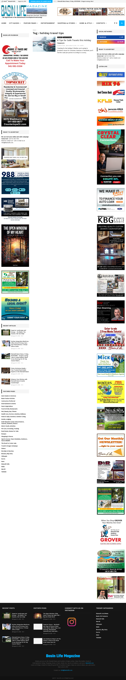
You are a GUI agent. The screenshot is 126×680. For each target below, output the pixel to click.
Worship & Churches (7, 451)
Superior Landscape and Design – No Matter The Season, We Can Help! (18, 332)
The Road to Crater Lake (8, 443)
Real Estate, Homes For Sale (9, 431)
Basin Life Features (102, 616)
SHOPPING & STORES (66, 23)
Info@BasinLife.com (66, 670)
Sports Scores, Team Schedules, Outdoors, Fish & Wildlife (14, 440)
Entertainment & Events (8, 403)
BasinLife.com (90, 663)
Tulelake (3, 472)
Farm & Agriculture (7, 406)
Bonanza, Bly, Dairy (7, 453)
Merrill (3, 469)
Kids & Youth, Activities (8, 426)
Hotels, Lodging (6, 419)
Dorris (3, 459)
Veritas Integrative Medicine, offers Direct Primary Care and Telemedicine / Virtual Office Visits (20, 344)
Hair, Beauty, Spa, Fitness (8, 411)
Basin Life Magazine (63, 656)
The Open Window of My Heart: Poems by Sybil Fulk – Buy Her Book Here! (52, 615)
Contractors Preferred (8, 401)
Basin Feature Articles (8, 398)
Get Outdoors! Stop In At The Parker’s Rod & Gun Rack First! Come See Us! (52, 640)
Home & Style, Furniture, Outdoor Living (13, 416)
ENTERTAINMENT (48, 23)
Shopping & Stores (7, 436)
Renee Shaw (62, 45)
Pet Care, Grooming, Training (10, 428)
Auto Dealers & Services (8, 396)
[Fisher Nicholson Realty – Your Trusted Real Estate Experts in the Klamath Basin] (5, 370)
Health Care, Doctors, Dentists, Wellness (13, 414)
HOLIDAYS (60, 37)
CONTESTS (100, 23)
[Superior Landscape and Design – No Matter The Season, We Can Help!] (5, 332)
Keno (2, 461)
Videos (3, 448)
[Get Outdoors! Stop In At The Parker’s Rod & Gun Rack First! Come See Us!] (38, 641)
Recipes (3, 434)
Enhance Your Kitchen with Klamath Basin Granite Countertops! (19, 381)
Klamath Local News (102, 613)
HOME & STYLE (85, 23)
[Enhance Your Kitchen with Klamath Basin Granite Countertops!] (5, 381)
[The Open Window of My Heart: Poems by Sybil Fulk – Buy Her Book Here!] (38, 616)
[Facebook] (115, 23)
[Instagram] (117, 23)
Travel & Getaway (67, 37)
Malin (3, 466)
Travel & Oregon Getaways (9, 446)
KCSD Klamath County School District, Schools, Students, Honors (12, 422)
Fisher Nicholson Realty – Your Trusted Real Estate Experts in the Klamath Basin (80, 1)
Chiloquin (4, 456)
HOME (3, 23)
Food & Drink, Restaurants (9, 409)
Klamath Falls (5, 464)
